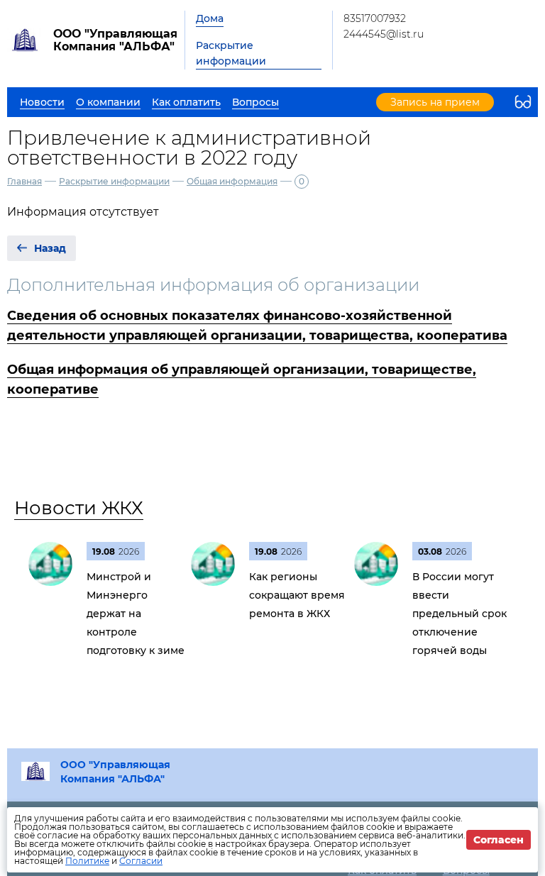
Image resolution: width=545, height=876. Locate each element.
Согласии (141, 860)
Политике (87, 860)
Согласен (498, 839)
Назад (50, 248)
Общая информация (232, 181)
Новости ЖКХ (78, 508)
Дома (210, 18)
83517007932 (374, 18)
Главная (24, 181)
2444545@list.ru (383, 34)
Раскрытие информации (231, 53)
